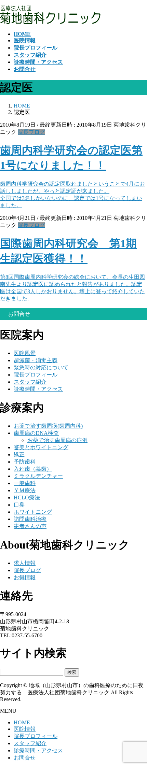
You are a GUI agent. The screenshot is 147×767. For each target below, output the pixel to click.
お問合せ (25, 758)
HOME (22, 722)
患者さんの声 (30, 526)
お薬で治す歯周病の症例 (57, 440)
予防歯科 (25, 462)
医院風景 (25, 353)
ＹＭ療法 (25, 490)
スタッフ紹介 (30, 382)
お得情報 (25, 577)
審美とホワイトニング (41, 447)
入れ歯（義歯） (33, 469)
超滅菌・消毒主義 (35, 360)
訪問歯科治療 (30, 519)
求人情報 (25, 563)
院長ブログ (31, 132)
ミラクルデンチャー (38, 476)
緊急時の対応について (41, 367)
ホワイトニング (33, 512)
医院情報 (25, 729)
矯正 (19, 454)
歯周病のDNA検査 (36, 433)
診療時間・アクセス (38, 389)
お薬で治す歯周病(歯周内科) (48, 426)
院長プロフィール (35, 375)
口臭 (19, 505)
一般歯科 (25, 483)
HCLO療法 (27, 497)
